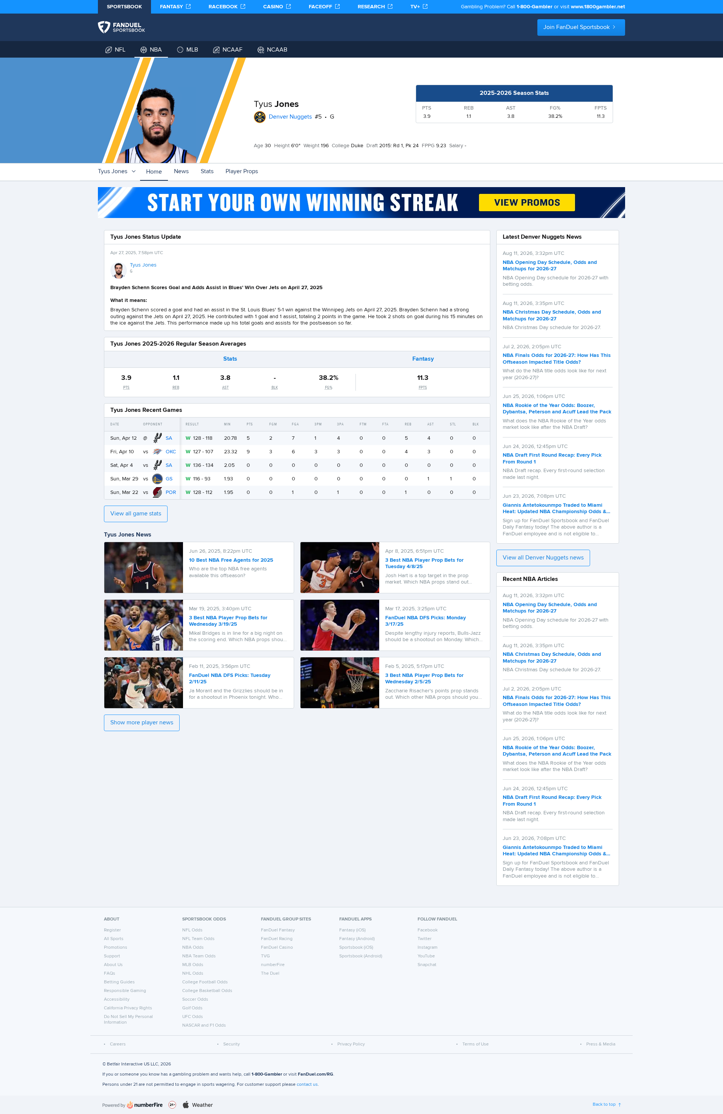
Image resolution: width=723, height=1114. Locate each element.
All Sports (114, 939)
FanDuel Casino (277, 947)
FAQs (109, 973)
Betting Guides (119, 982)
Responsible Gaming (125, 991)
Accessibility (117, 999)
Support (112, 956)
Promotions (115, 947)
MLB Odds (192, 965)
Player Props (242, 172)
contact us (307, 1084)
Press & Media (600, 1044)
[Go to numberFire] (132, 1105)
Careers (118, 1044)
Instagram (428, 947)
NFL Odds (192, 930)
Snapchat (427, 965)
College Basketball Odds (207, 991)
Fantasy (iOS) (352, 930)
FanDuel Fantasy (278, 930)
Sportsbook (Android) (360, 956)
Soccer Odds (195, 999)
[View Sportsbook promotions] (361, 202)
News (181, 172)
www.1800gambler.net (598, 6)
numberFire (273, 965)
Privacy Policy (351, 1044)
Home (154, 172)
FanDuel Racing (277, 939)
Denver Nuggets (290, 117)
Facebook (428, 930)
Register (112, 930)
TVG (265, 956)
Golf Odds (192, 1008)
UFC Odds (192, 1017)
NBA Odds (193, 947)
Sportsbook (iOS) (356, 947)
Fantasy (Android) (357, 939)
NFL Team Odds (198, 939)
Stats (207, 172)
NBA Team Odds (199, 956)
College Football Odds (205, 982)
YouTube (426, 956)
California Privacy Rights (128, 1008)
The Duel (270, 973)
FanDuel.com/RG (315, 1074)
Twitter (425, 939)
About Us (113, 965)
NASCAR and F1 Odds (204, 1025)
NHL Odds (192, 973)
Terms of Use (475, 1044)
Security (231, 1044)
